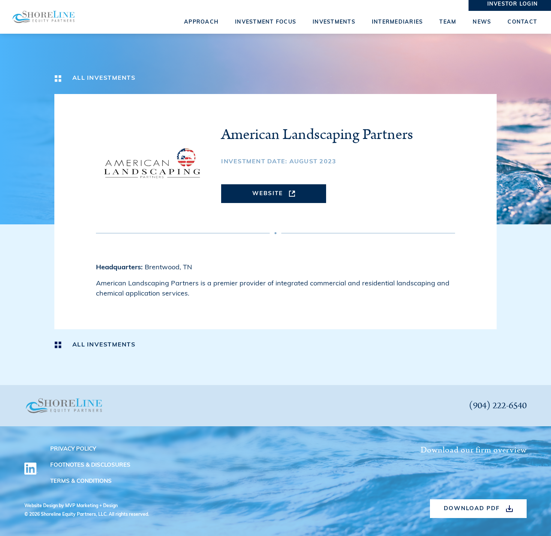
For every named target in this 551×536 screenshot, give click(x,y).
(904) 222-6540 (498, 405)
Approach (201, 22)
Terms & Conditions (81, 481)
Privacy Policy (73, 449)
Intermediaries (397, 22)
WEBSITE (267, 194)
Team (447, 22)
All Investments (103, 78)
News (482, 22)
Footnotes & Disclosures (90, 465)
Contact (522, 22)
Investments (334, 22)
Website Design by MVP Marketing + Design (71, 506)
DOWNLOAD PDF (472, 509)
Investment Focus (265, 22)
